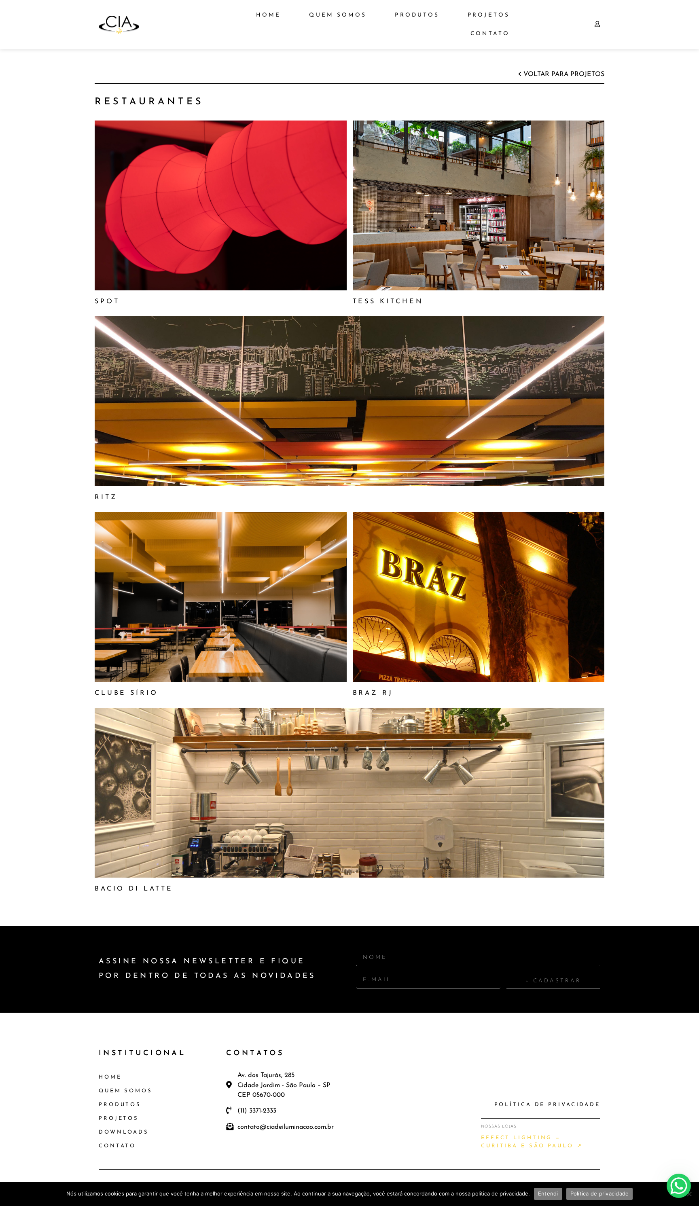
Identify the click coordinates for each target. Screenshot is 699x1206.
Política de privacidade (599, 1193)
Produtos (417, 15)
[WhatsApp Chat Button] (679, 1186)
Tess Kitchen (388, 301)
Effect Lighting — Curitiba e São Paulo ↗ (532, 1142)
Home (268, 15)
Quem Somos (337, 15)
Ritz (106, 497)
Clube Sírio (126, 693)
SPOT (107, 301)
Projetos (489, 15)
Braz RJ (373, 693)
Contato (490, 33)
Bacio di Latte (134, 889)
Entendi (548, 1193)
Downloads (124, 1132)
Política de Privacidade (547, 1104)
